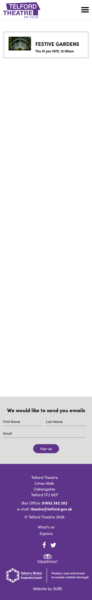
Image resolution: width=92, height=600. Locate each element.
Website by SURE (47, 588)
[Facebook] (44, 545)
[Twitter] (53, 545)
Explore (46, 533)
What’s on (46, 527)
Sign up (46, 448)
